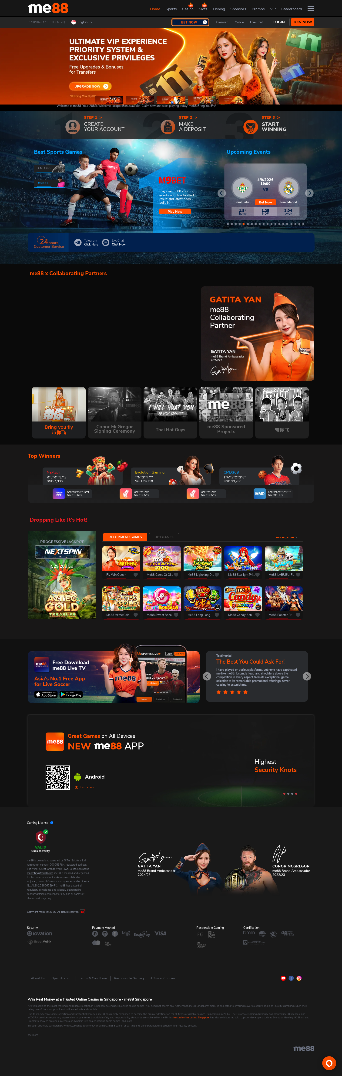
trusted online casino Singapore (191, 1017)
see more (33, 1035)
